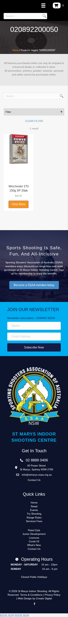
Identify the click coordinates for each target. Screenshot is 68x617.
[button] (34, 112)
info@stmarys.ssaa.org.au (37, 474)
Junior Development (34, 533)
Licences (34, 537)
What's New (34, 545)
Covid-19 (34, 541)
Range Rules (34, 517)
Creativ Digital (44, 598)
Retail (34, 506)
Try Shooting (34, 513)
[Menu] (43, 5)
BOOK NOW (7, 615)
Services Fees (34, 521)
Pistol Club (34, 530)
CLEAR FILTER (34, 121)
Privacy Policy (52, 594)
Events (34, 510)
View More (18, 204)
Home (16, 50)
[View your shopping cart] (57, 5)
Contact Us (34, 480)
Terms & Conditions (31, 594)
